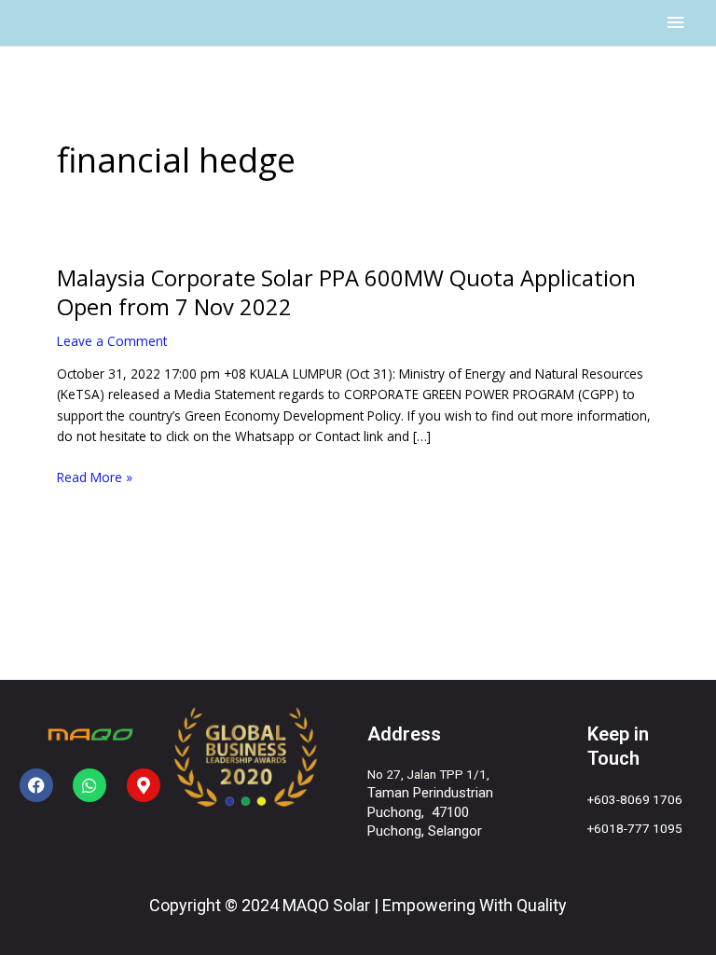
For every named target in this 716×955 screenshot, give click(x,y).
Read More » (94, 478)
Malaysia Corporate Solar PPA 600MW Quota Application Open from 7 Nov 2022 (346, 292)
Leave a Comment (112, 341)
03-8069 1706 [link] (641, 799)
